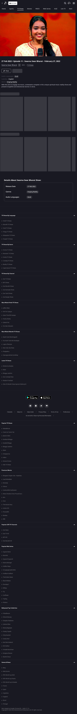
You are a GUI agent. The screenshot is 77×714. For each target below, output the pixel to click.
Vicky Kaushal (7, 635)
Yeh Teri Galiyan (7, 312)
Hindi (16, 76)
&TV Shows (6, 283)
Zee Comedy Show (8, 377)
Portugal (5, 704)
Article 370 (6, 508)
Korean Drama (7, 461)
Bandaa (5, 515)
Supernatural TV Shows (9, 268)
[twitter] (40, 406)
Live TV (63, 9)
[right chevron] (2, 113)
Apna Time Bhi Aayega (9, 315)
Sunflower (6, 595)
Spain (4, 689)
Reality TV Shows (7, 264)
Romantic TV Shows (8, 253)
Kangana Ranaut (7, 653)
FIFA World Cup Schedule (10, 682)
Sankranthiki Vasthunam (10, 490)
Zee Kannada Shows (8, 290)
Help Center (29, 412)
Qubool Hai (6, 322)
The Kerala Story (7, 505)
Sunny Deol (6, 639)
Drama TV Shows (8, 250)
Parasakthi (6, 512)
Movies (29, 9)
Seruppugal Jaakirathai (9, 570)
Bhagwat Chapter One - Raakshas (12, 476)
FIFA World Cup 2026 (9, 675)
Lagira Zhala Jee (7, 344)
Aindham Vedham (8, 573)
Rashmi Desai (7, 657)
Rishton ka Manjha (8, 366)
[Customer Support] (69, 3)
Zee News (6, 530)
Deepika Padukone (8, 621)
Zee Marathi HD (7, 541)
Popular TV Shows (7, 423)
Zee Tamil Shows (7, 293)
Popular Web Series (7, 546)
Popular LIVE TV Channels (9, 524)
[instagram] (35, 406)
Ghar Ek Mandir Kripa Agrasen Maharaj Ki (14, 384)
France (5, 686)
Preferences (65, 412)
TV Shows (20, 9)
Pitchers (5, 602)
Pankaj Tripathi (7, 631)
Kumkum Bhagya (7, 439)
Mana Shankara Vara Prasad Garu (12, 494)
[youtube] (46, 406)
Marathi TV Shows (8, 224)
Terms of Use (54, 412)
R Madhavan (6, 613)
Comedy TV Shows (8, 261)
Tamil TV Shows (7, 228)
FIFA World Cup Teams (9, 679)
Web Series (47, 9)
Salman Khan (6, 624)
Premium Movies (7, 470)
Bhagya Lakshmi (7, 373)
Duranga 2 (6, 584)
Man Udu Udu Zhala (8, 348)
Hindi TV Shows (7, 221)
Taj (4, 592)
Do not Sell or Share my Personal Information (37, 416)
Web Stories (6, 671)
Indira (4, 457)
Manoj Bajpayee (7, 628)
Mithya (5, 588)
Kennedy (5, 483)
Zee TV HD (6, 534)
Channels (9, 412)
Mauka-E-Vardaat (8, 380)
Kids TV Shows (7, 465)
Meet (4, 370)
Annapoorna (6, 454)
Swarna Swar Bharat (9, 64)
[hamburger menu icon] (73, 3)
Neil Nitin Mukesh (8, 642)
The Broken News (8, 577)
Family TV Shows (7, 257)
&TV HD (5, 537)
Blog (4, 668)
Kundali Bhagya (7, 443)
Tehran (5, 486)
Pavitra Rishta (7, 319)
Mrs (4, 497)
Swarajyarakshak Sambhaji (10, 355)
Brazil (4, 700)
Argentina (6, 693)
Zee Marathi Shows (8, 286)
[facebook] (30, 406)
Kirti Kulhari (6, 646)
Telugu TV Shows (7, 232)
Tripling (5, 599)
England (5, 697)
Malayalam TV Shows (9, 235)
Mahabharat (6, 428)
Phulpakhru (6, 351)
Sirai (4, 501)
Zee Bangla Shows (8, 297)
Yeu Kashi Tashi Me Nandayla (11, 341)
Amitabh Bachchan (8, 650)
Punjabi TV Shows (8, 239)
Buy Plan (13, 3)
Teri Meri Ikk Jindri (8, 326)
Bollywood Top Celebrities (9, 608)
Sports (11, 9)
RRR (4, 519)
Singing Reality (12, 81)
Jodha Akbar (6, 308)
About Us (18, 412)
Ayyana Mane (7, 552)
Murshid (5, 555)
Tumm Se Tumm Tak (8, 432)
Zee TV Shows (7, 279)
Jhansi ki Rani (6, 436)
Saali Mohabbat (7, 479)
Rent (70, 9)
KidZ (55, 9)
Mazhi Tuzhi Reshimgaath (10, 337)
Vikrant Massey (7, 617)
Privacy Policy (41, 412)
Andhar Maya (7, 566)
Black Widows (7, 581)
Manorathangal (7, 563)
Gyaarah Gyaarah (8, 559)
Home (4, 9)
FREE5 (37, 9)
